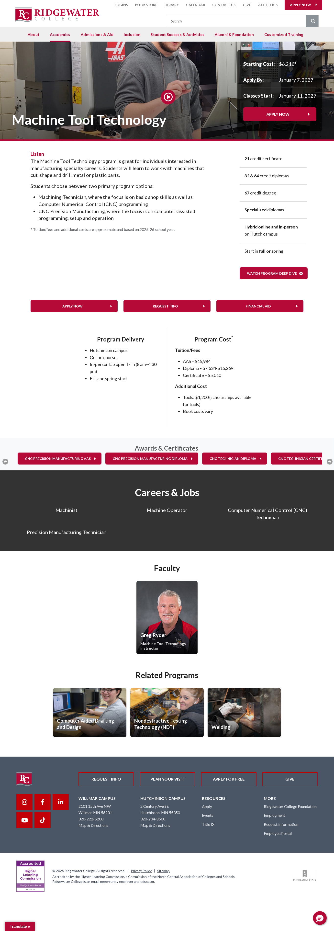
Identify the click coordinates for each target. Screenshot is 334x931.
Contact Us (224, 5)
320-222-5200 (90, 819)
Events (207, 815)
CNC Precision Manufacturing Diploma (150, 458)
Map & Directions (93, 825)
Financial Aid (258, 306)
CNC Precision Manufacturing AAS (58, 458)
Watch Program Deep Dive (272, 273)
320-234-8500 (152, 819)
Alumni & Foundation (234, 34)
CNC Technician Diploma (233, 458)
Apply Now (300, 5)
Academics (60, 34)
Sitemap (163, 871)
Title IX (208, 824)
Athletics (268, 5)
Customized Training (283, 34)
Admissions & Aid (97, 34)
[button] (320, 918)
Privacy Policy (141, 871)
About (34, 34)
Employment (274, 815)
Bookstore (146, 5)
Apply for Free (229, 779)
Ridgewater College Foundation (290, 806)
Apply (207, 806)
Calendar (195, 5)
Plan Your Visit (167, 779)
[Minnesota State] (305, 875)
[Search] (312, 21)
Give (247, 5)
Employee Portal (278, 833)
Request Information (281, 824)
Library (172, 5)
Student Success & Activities (177, 34)
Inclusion (132, 34)
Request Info (165, 306)
